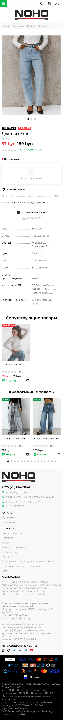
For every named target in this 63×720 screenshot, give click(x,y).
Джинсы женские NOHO (14, 438)
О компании (9, 552)
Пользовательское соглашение (21, 566)
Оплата (6, 542)
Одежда (31, 202)
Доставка (7, 537)
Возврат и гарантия (14, 547)
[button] (28, 119)
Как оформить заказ (14, 533)
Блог (5, 570)
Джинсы (40, 202)
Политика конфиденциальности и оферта (28, 561)
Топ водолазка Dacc (12, 364)
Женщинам (20, 202)
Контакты (7, 556)
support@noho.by (16, 492)
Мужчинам (8, 517)
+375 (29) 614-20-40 (16, 487)
